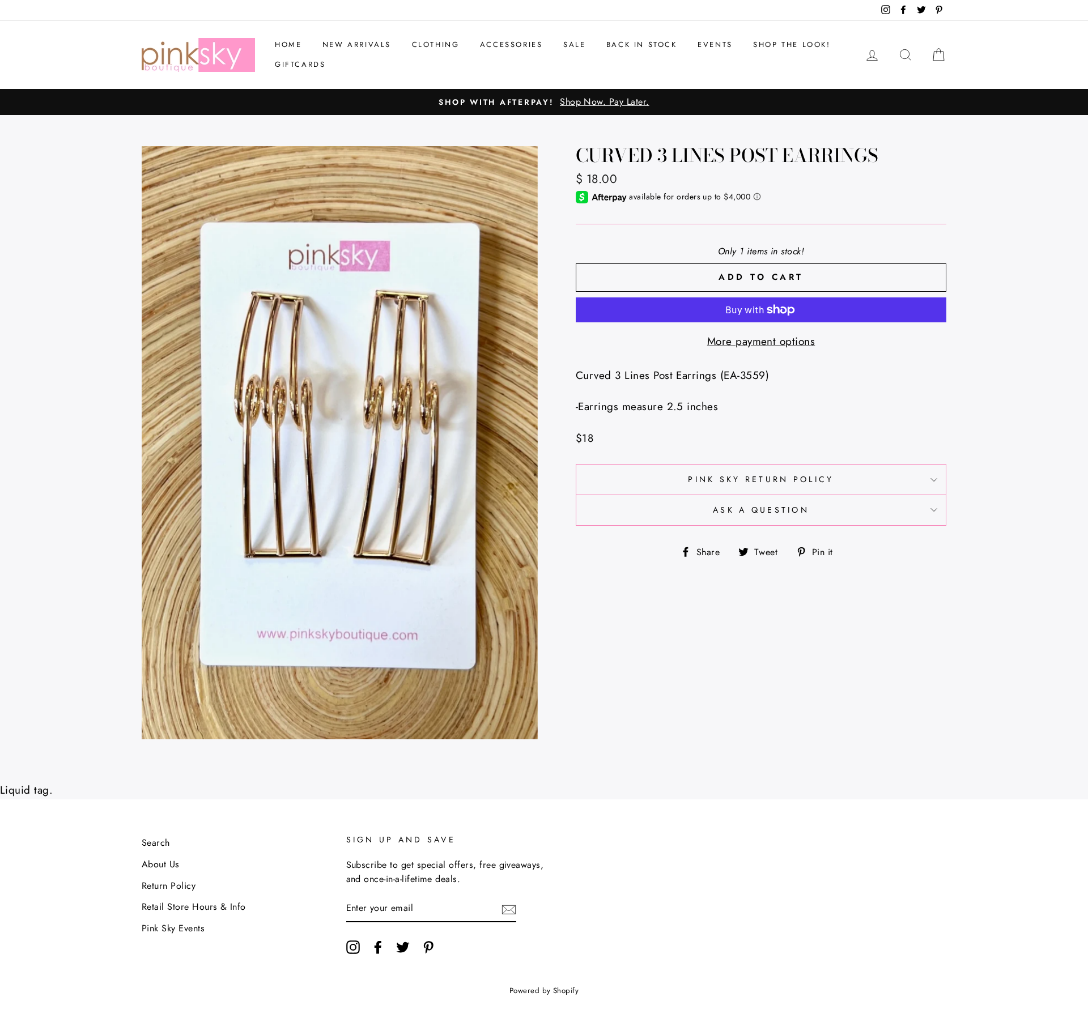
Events (715, 44)
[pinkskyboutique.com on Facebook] (378, 946)
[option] (544, 102)
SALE (574, 44)
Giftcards (300, 64)
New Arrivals (356, 44)
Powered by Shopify (544, 990)
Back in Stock (641, 44)
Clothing (436, 44)
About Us (161, 864)
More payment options (761, 341)
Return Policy (169, 885)
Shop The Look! (791, 44)
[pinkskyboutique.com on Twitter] (403, 946)
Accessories (511, 44)
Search (156, 842)
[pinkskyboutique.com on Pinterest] (428, 946)
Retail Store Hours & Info (194, 906)
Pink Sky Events (173, 928)
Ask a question (761, 510)
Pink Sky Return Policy (761, 479)
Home (288, 44)
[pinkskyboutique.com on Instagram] (353, 946)
